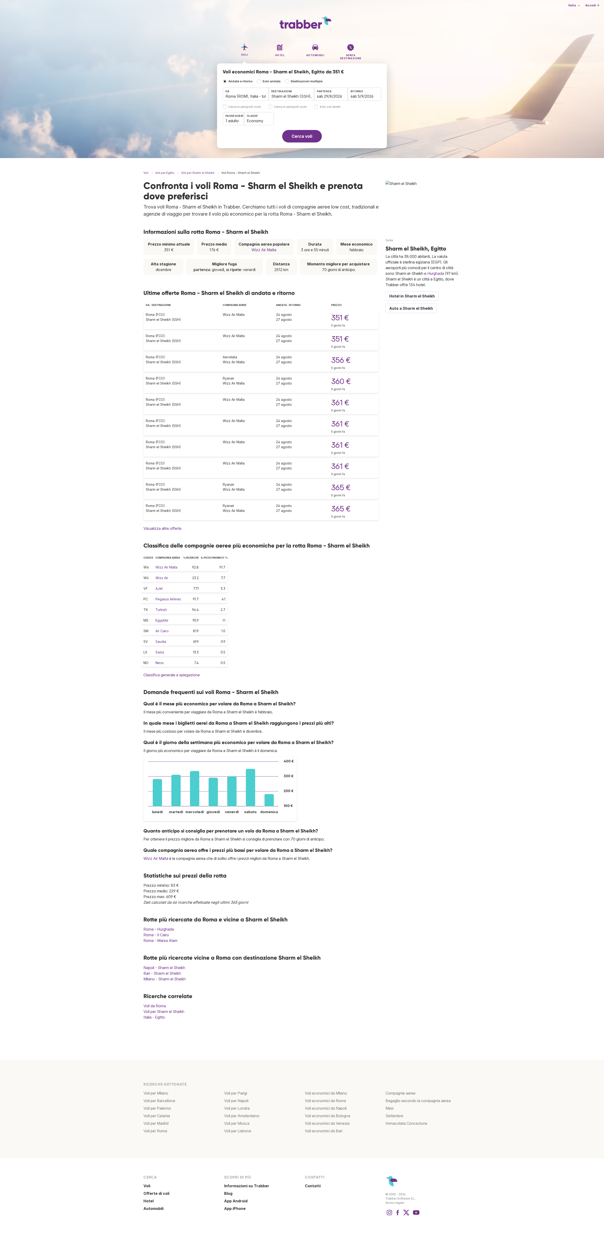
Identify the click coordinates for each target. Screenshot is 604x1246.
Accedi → (592, 5)
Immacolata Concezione (406, 1123)
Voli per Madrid (155, 1123)
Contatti (313, 1185)
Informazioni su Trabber (246, 1185)
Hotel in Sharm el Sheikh (412, 296)
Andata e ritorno (240, 81)
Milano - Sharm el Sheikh (164, 979)
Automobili (153, 1208)
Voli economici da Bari (323, 1131)
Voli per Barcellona (159, 1100)
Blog (228, 1193)
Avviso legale (395, 1202)
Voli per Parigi (235, 1093)
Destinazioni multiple (307, 81)
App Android (235, 1201)
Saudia (160, 642)
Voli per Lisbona (237, 1131)
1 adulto (232, 120)
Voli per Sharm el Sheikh (163, 1011)
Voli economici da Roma (325, 1100)
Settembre (394, 1115)
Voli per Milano (155, 1093)
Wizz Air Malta (264, 249)
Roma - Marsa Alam (160, 940)
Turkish (161, 610)
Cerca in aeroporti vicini (244, 107)
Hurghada (435, 273)
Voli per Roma (155, 1131)
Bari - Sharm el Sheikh (162, 973)
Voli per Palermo (157, 1108)
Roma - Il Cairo (156, 934)
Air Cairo (162, 631)
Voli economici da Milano (326, 1093)
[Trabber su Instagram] (389, 1215)
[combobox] (245, 94)
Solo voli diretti (330, 107)
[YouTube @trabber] (415, 1215)
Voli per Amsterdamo (242, 1115)
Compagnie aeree (400, 1093)
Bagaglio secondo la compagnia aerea (418, 1100)
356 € (341, 360)
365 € (341, 487)
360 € (341, 381)
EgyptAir (161, 620)
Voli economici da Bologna (327, 1115)
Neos (159, 663)
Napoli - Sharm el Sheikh (164, 967)
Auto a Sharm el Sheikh (411, 308)
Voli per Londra (237, 1108)
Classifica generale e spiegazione (171, 675)
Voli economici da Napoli (326, 1108)
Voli (146, 1185)
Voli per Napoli (236, 1100)
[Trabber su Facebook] (398, 1215)
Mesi (390, 1108)
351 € (340, 317)
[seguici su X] (406, 1215)
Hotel (148, 1201)
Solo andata (271, 81)
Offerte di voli (156, 1193)
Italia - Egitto (154, 1017)
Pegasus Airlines (168, 599)
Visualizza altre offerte (162, 528)
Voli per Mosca (236, 1123)
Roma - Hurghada (158, 929)
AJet (159, 588)
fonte (389, 240)
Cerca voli (302, 136)
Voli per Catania (156, 1115)
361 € (340, 402)
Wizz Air (161, 578)
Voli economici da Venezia (327, 1123)
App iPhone (235, 1208)
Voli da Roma (154, 1005)
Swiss (159, 652)
